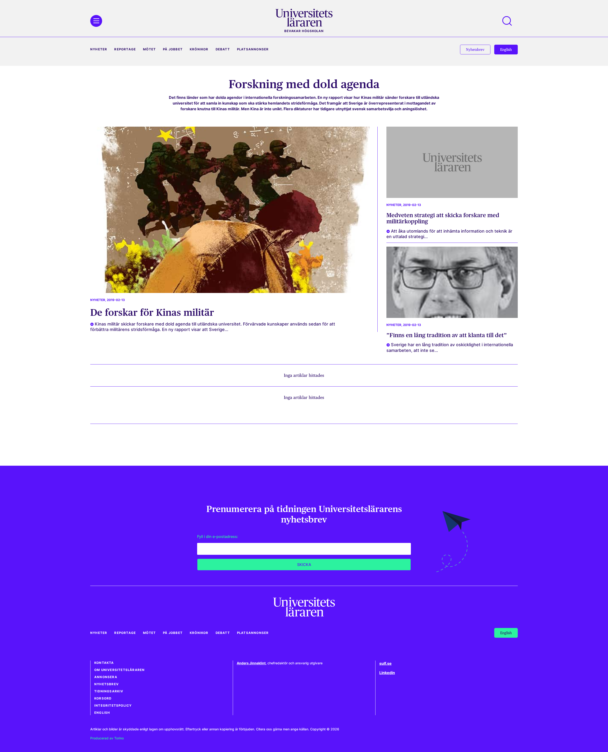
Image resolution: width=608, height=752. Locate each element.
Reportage (125, 49)
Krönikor (199, 49)
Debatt (223, 49)
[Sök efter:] (509, 21)
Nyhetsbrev (106, 684)
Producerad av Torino (107, 738)
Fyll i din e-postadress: (217, 536)
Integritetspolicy (113, 705)
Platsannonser (253, 49)
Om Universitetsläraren (119, 670)
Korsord (102, 698)
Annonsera (105, 677)
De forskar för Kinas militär (152, 312)
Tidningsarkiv (109, 691)
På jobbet (173, 49)
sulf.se (385, 663)
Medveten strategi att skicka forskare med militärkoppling (442, 218)
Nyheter (98, 49)
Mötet (149, 49)
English (102, 712)
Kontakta (104, 663)
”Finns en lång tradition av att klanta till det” (446, 335)
